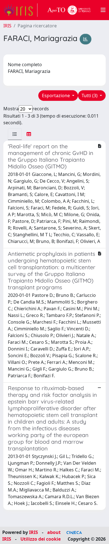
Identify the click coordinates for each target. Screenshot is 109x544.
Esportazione (56, 95)
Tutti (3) (90, 95)
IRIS (7, 26)
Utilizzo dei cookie (40, 539)
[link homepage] (20, 10)
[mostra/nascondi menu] (103, 10)
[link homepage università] (69, 10)
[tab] (15, 134)
